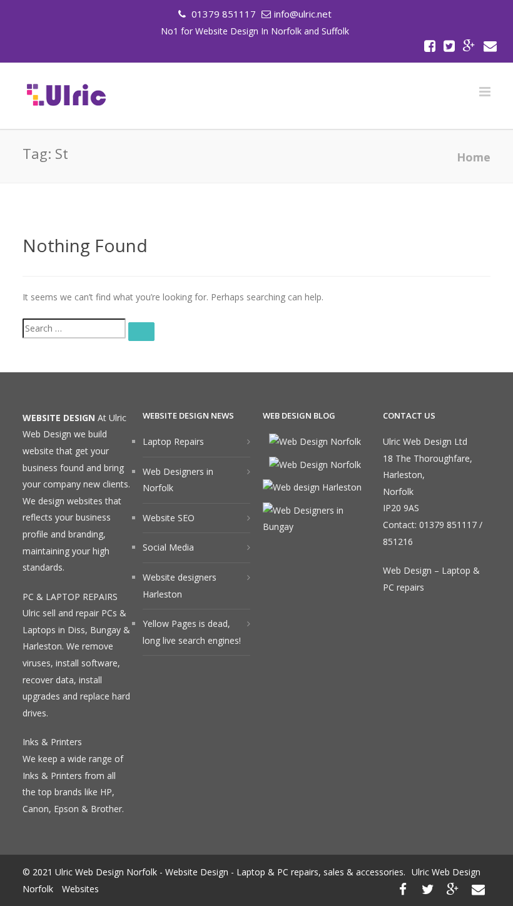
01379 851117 (222, 14)
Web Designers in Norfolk (178, 480)
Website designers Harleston (179, 585)
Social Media (168, 547)
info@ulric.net (303, 14)
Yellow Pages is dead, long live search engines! (192, 632)
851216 (398, 541)
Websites (80, 889)
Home (473, 157)
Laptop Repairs (173, 441)
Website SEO (169, 518)
